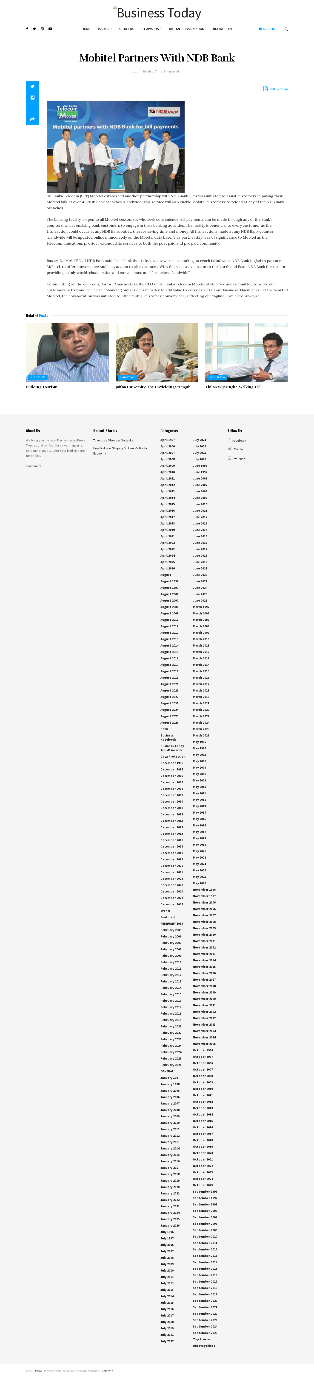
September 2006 (205, 1211)
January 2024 (170, 1213)
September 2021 (205, 1307)
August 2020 (169, 684)
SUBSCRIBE (270, 29)
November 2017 (204, 979)
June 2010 (200, 504)
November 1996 (204, 889)
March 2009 (201, 632)
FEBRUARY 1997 (171, 923)
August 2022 (169, 697)
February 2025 (170, 1058)
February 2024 (170, 1045)
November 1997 (204, 896)
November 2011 (204, 941)
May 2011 (199, 793)
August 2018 (169, 671)
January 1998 (170, 1084)
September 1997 (205, 1198)
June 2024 (200, 588)
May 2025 (199, 877)
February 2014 (170, 988)
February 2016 (170, 1001)
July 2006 (167, 1245)
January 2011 (170, 1129)
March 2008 (201, 626)
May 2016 (199, 825)
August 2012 (169, 632)
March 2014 (201, 665)
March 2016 (201, 677)
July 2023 (199, 440)
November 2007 (204, 915)
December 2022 (171, 878)
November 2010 (204, 934)
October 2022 (203, 1166)
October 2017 (203, 1134)
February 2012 (170, 975)
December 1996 (171, 763)
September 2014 (205, 1262)
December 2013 (171, 821)
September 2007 (205, 1217)
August (165, 575)
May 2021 (199, 851)
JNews (38, 1370)
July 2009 (167, 1264)
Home (86, 29)
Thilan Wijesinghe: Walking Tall (233, 387)
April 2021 (167, 536)
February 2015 (170, 994)
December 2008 (171, 789)
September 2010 (205, 1236)
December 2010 (171, 801)
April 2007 (167, 453)
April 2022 (167, 543)
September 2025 (205, 1333)
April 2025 (167, 562)
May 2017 (199, 832)
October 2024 (203, 1179)
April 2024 (167, 555)
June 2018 (200, 555)
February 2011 (170, 968)
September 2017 (205, 1281)
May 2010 (199, 787)
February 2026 (170, 1065)
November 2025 (204, 1044)
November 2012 (204, 947)
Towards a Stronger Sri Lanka (113, 440)
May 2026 (199, 883)
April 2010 (167, 472)
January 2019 (170, 1180)
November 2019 (204, 992)
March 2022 (201, 710)
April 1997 (167, 440)
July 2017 (167, 1315)
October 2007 (203, 1069)
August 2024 (169, 710)
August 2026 (169, 722)
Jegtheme (107, 1370)
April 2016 (167, 510)
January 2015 (170, 1155)
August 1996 (169, 581)
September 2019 (205, 1294)
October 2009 (203, 1082)
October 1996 (203, 1050)
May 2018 (199, 838)
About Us (126, 29)
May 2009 (199, 780)
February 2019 (170, 1020)
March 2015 (201, 671)
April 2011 (167, 478)
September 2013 (205, 1256)
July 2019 (167, 1328)
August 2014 (169, 645)
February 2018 (170, 1013)
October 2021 (203, 1159)
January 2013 (170, 1142)
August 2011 (169, 626)
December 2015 (171, 833)
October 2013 (203, 1108)
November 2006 (204, 902)
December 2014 (171, 827)
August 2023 (169, 703)
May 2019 (199, 844)
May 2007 (199, 767)
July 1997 (167, 1238)
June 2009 (200, 498)
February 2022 (170, 1033)
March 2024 (201, 722)
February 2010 (170, 962)
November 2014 (204, 960)
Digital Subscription (186, 29)
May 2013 (199, 806)
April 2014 (167, 498)
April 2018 (167, 523)
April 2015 (167, 504)
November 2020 (204, 999)
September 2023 (205, 1320)
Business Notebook (168, 737)
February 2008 (170, 949)
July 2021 (167, 1335)
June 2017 (200, 549)
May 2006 (199, 761)
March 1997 (201, 607)
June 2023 (200, 581)
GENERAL (167, 1071)
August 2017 (169, 665)
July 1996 (167, 1232)
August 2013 (169, 639)
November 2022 (204, 1012)
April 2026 (167, 568)
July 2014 (167, 1296)
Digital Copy (222, 29)
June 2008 (200, 491)
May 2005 (199, 755)
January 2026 (170, 1225)
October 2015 (203, 1121)
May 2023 (199, 864)
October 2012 (203, 1101)
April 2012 (167, 485)
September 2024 (205, 1326)
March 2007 (201, 620)
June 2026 (200, 600)
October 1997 (203, 1056)
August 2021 (169, 690)
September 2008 (205, 1224)
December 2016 (171, 840)
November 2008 (204, 922)
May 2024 (199, 870)
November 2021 (204, 1005)
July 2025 (199, 453)
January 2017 (170, 1168)
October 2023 (203, 1172)
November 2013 (204, 954)
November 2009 (204, 928)
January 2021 (170, 1193)
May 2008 (199, 774)
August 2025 (169, 716)
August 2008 (169, 607)
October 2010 (203, 1089)
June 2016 (200, 543)
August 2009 (169, 613)
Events (165, 911)
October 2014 (203, 1114)
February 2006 (170, 936)
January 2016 (170, 1161)
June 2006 (200, 478)
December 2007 (171, 782)
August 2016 (169, 658)
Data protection (173, 756)
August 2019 (169, 677)
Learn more (34, 466)
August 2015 (169, 652)
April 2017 (167, 517)
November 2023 (204, 1024)
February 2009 (170, 956)
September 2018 (205, 1288)
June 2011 (200, 510)
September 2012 (205, 1249)
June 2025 (200, 594)
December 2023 (171, 891)
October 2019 (203, 1146)
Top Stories (202, 1339)
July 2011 (167, 1277)
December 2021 (171, 872)
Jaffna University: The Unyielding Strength (153, 387)
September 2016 (205, 1275)
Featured (167, 917)
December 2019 (171, 859)
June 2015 (200, 536)
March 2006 (201, 613)
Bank (164, 729)
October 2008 (203, 1076)
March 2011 (201, 645)
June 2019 (200, 562)
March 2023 (201, 716)
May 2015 (199, 819)
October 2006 (203, 1063)
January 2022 (170, 1200)
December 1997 (171, 769)
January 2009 (170, 1116)
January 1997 (170, 1078)
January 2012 (170, 1135)
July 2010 (167, 1270)
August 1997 (169, 588)
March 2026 (201, 735)
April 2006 (167, 446)
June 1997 (200, 472)
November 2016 (204, 973)
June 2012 (200, 517)
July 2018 (167, 1322)
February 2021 (170, 1026)
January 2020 (170, 1187)
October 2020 (203, 1153)
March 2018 (201, 690)
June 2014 (200, 530)
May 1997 (199, 748)
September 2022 (205, 1313)
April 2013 (167, 491)
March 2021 (201, 703)
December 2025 (171, 904)
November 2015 (204, 967)
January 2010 (170, 1123)
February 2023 (170, 1039)
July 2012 (167, 1283)
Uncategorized (204, 1346)
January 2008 (170, 1110)
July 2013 (167, 1290)
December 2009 (171, 795)
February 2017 (170, 1007)
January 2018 (170, 1174)
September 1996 (205, 1191)
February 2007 (170, 943)
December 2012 (171, 814)
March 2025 (201, 729)
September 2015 (205, 1268)
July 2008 (167, 1257)
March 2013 (201, 658)
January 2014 (170, 1148)
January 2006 (170, 1097)
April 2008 (167, 459)
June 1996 (200, 465)
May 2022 (199, 857)
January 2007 (170, 1103)
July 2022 (167, 1341)
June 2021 (200, 568)
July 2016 (167, 1309)
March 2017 (201, 684)
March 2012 (201, 652)
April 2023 (167, 549)
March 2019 (201, 697)
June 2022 (200, 575)
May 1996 (199, 742)
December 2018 (171, 853)
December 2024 (171, 898)
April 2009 (167, 465)
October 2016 (203, 1127)
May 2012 (199, 800)
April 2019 (167, 530)
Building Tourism (41, 387)
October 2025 (203, 1185)
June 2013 (200, 523)
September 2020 (205, 1301)
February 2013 (170, 981)
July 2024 (199, 446)
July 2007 (167, 1251)
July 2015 (167, 1302)
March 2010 (201, 639)
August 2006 (169, 594)
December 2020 (171, 866)
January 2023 (170, 1206)
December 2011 (171, 808)
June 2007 (200, 485)
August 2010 (38, 377)
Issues (103, 29)
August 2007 (169, 600)
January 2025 (170, 1219)
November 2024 (204, 1031)
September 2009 (205, 1230)
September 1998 (205, 1204)
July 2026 (199, 459)
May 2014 (199, 812)
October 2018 (203, 1140)
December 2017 (171, 846)
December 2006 (171, 776)
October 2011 (203, 1095)
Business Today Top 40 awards (172, 748)
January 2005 (170, 1090)
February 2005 (170, 930)
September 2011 (205, 1243)
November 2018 (204, 986)
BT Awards (150, 29)
